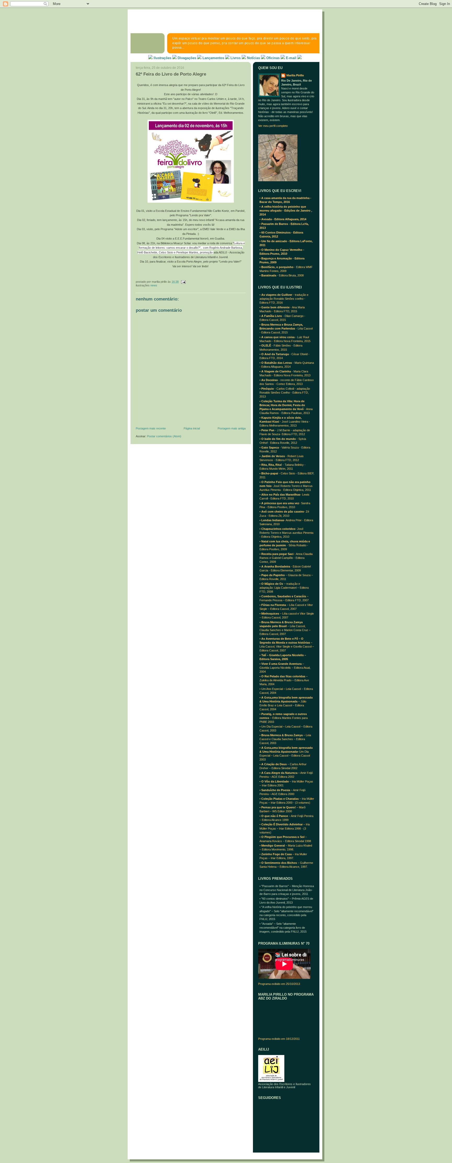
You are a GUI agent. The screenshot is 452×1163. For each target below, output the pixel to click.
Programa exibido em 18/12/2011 (279, 1038)
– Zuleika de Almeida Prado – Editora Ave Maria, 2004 (284, 680)
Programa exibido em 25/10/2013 (279, 983)
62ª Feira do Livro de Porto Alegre (171, 74)
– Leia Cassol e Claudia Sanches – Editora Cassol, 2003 (285, 739)
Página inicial (192, 428)
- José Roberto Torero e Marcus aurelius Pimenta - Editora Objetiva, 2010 (286, 532)
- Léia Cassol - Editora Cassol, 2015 (286, 328)
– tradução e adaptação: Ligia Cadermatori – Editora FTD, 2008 (284, 587)
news (153, 285)
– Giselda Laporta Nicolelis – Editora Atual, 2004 (284, 667)
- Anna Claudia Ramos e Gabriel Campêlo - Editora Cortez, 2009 (286, 557)
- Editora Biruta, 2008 (281, 275)
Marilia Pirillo (295, 75)
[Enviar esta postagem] (182, 281)
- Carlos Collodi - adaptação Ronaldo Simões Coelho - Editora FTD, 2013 (284, 392)
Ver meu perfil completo (273, 125)
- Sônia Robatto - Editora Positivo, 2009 (284, 545)
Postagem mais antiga (232, 428)
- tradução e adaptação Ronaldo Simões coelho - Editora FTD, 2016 (283, 298)
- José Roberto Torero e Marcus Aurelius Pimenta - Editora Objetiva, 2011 (286, 485)
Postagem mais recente (151, 428)
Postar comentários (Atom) (164, 436)
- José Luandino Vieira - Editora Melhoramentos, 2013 (284, 421)
